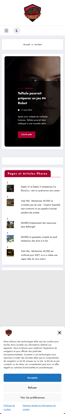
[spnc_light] (16, 30)
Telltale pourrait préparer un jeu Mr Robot (32, 98)
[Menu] (6, 31)
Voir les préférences (32, 398)
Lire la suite (26, 134)
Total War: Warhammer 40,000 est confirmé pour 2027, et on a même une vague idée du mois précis (39, 255)
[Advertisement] (32, 302)
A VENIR (20, 88)
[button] (59, 332)
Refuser (32, 388)
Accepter (32, 378)
